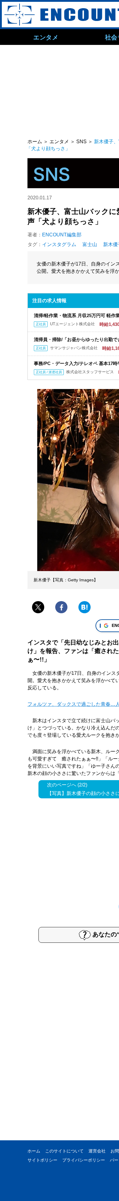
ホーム (33, 1151)
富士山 (89, 244)
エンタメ (45, 37)
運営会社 (97, 1151)
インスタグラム (59, 244)
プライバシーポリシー (83, 1160)
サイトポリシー (42, 1160)
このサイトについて (64, 1151)
